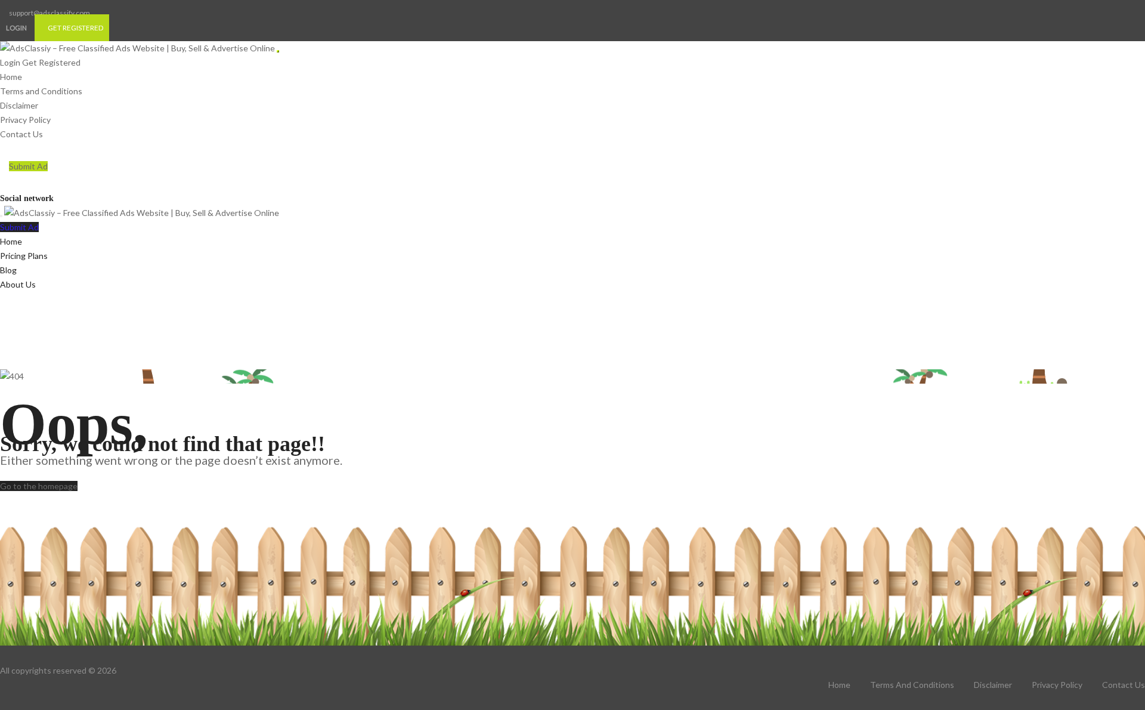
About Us (18, 284)
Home (11, 77)
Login (16, 28)
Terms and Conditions (41, 91)
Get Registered (75, 27)
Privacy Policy (25, 120)
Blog (8, 270)
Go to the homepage (39, 486)
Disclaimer (19, 105)
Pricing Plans (24, 256)
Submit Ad (28, 166)
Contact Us (21, 134)
